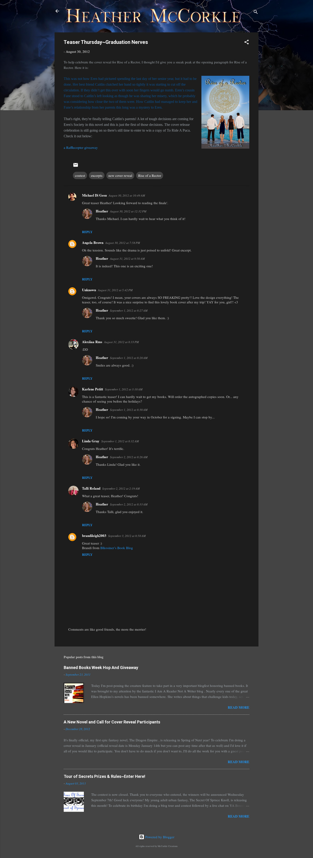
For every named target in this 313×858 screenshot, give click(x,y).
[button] (246, 42)
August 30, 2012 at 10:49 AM (127, 195)
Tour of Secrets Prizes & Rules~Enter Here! (104, 776)
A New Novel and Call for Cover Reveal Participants (112, 722)
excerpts (96, 175)
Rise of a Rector (149, 175)
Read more (238, 707)
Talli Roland (91, 488)
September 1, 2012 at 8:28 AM (129, 358)
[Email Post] (75, 166)
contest (80, 175)
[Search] (255, 13)
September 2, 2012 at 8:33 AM (129, 504)
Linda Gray (90, 440)
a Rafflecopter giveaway (81, 147)
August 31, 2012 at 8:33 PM (121, 342)
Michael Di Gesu (94, 195)
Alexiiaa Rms (92, 341)
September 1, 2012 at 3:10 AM (124, 389)
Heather (102, 211)
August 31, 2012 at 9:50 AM (127, 259)
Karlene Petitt (92, 389)
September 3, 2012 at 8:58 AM (127, 536)
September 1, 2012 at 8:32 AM (120, 441)
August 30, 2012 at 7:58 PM (122, 243)
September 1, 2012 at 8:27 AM (129, 310)
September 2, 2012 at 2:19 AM (121, 488)
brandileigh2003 (94, 535)
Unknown (89, 289)
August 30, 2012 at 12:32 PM (128, 211)
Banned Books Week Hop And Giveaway (101, 667)
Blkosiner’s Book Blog (116, 547)
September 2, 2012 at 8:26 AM (129, 457)
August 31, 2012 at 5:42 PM (115, 290)
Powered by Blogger (159, 837)
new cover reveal (120, 175)
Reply (87, 231)
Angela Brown (92, 242)
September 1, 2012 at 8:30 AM (129, 410)
